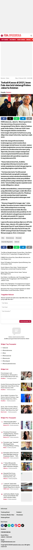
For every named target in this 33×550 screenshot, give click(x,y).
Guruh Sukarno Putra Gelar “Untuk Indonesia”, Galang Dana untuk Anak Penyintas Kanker (14, 268)
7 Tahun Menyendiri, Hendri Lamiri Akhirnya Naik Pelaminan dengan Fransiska (10, 464)
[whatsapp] (16, 118)
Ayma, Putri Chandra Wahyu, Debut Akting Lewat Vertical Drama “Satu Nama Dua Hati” (9, 408)
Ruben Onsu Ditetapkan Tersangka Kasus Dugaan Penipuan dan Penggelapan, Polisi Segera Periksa (15, 284)
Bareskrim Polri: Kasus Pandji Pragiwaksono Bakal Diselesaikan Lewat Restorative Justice (15, 289)
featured (17, 241)
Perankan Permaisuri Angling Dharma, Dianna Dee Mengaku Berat (10, 433)
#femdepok (6, 361)
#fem (3, 238)
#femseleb (18, 238)
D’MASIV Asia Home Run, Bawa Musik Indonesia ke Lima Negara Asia (15, 258)
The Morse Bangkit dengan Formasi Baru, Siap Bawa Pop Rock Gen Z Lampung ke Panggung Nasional (16, 253)
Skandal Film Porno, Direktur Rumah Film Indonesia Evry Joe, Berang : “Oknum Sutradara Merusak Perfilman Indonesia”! (10, 475)
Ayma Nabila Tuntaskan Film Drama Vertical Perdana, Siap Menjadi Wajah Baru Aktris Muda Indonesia (9, 398)
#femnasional (7, 355)
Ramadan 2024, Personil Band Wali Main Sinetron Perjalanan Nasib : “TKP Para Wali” (10, 454)
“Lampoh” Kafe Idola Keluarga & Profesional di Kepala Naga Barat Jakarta (11, 485)
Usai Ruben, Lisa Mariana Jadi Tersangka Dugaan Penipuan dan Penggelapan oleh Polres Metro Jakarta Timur (15, 278)
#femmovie (6, 358)
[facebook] (4, 118)
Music (7, 78)
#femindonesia (10, 238)
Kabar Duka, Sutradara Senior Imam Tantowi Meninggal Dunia (14, 273)
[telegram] (23, 118)
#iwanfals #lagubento (7, 241)
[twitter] (10, 118)
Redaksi (8, 92)
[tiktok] (22, 525)
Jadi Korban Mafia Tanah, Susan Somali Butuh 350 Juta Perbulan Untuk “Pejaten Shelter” (11, 495)
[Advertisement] (16, 16)
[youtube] (19, 525)
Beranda (3, 78)
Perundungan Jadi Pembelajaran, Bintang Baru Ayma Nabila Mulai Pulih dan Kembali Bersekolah (9, 375)
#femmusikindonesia (9, 363)
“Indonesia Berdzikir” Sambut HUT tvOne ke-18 (11, 422)
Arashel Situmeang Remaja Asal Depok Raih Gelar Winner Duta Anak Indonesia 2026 (10, 386)
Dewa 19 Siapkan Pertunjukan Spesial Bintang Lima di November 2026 (16, 263)
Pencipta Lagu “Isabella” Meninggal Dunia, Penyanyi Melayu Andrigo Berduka (11, 444)
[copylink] (29, 118)
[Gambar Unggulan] (16, 105)
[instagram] (15, 525)
